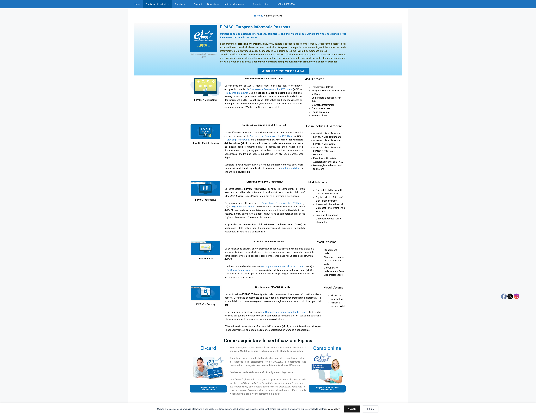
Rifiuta (370, 409)
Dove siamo (213, 4)
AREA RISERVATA (286, 4)
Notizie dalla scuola (234, 4)
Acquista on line (260, 4)
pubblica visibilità (290, 168)
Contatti (198, 4)
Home (137, 4)
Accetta (352, 409)
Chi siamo (180, 4)
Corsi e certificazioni (155, 4)
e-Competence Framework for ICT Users (269, 89)
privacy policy (332, 409)
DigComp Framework (237, 92)
